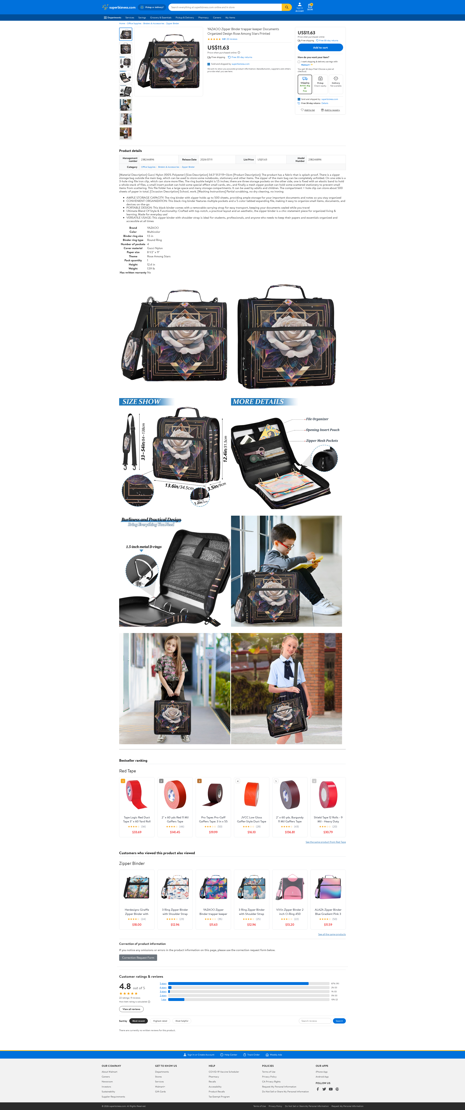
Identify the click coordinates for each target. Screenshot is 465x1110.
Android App (322, 1076)
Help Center (231, 1054)
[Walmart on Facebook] (318, 1089)
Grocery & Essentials (160, 17)
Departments (114, 17)
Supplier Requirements (113, 1096)
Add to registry (332, 109)
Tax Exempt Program (219, 1096)
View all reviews (131, 1009)
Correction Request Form (138, 958)
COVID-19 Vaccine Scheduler (224, 1071)
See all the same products (332, 934)
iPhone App (321, 1071)
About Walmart (109, 1071)
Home (122, 23)
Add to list (309, 109)
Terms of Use (268, 1071)
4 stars (163, 987)
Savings (142, 17)
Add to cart (320, 47)
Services (130, 17)
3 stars (163, 991)
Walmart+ (160, 1086)
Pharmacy (203, 17)
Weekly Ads (276, 1054)
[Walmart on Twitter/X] (324, 1089)
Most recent (138, 1020)
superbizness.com (241, 63)
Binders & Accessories (153, 23)
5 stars (163, 983)
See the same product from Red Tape (326, 842)
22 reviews (232, 39)
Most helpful (181, 1020)
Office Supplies (134, 23)
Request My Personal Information (279, 1086)
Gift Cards (160, 1091)
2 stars (163, 995)
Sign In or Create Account (201, 1054)
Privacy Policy (269, 1076)
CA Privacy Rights (271, 1081)
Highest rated (160, 1020)
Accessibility (215, 1086)
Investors (106, 1086)
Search (339, 1020)
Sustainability (108, 1091)
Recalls (212, 1081)
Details (325, 103)
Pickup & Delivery (185, 17)
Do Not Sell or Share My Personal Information (285, 1091)
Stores (158, 1076)
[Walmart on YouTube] (331, 1089)
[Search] (287, 7)
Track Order (253, 1054)
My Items (230, 17)
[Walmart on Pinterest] (337, 1089)
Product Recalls (217, 1091)
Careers (217, 17)
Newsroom (107, 1081)
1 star (163, 999)
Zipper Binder (172, 23)
